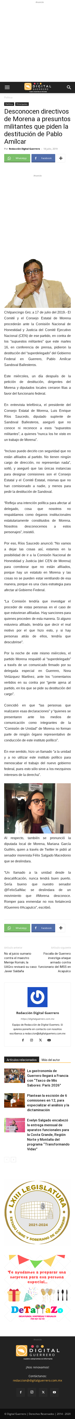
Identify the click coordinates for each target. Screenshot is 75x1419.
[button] (7, 87)
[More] (60, 158)
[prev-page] (6, 1159)
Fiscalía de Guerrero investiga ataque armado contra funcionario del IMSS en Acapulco (54, 962)
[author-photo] (38, 1007)
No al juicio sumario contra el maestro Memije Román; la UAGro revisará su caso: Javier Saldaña (20, 962)
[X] (42, 1040)
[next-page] (13, 1159)
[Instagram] (33, 1040)
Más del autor (51, 1060)
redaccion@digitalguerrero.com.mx (37, 1380)
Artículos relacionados (22, 1060)
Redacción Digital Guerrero (24, 148)
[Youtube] (50, 1040)
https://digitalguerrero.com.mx (37, 1018)
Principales (22, 104)
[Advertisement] (37, 42)
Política (8, 97)
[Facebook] (24, 1040)
